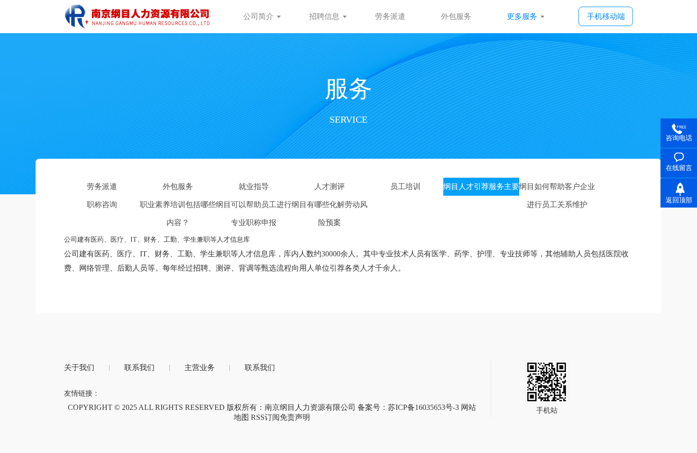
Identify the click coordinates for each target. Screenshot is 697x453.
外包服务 (178, 186)
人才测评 (329, 186)
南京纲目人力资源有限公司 (310, 407)
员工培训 (405, 186)
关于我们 (79, 367)
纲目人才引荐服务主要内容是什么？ (481, 189)
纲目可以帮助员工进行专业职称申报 (254, 207)
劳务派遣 (102, 186)
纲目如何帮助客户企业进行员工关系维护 (557, 189)
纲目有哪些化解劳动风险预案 (329, 207)
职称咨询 (102, 204)
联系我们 (139, 367)
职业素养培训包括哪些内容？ (178, 207)
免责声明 (295, 417)
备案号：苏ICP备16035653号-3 (408, 407)
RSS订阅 (265, 417)
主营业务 (199, 367)
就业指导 (253, 186)
